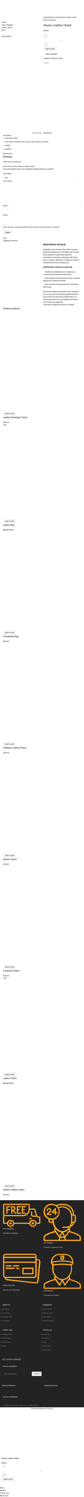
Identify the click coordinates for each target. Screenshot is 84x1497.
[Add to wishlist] (16, 409)
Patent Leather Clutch (14, 1189)
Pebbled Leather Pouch (14, 748)
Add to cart (50, 49)
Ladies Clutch (10, 1078)
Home (46, 17)
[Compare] (5, 409)
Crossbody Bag (10, 636)
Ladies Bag (8, 525)
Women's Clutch (54, 17)
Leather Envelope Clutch (15, 417)
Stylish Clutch (10, 859)
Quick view (11, 409)
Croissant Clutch (11, 970)
